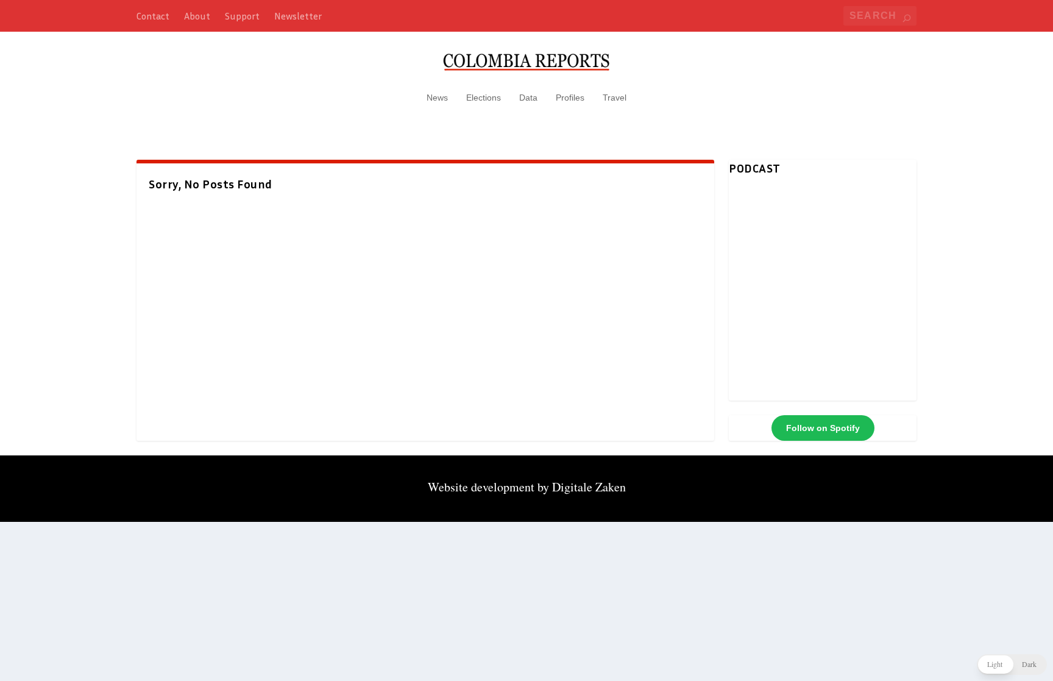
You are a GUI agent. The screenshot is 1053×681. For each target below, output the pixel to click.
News (437, 97)
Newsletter (298, 16)
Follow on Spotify (823, 428)
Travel (614, 97)
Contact (152, 16)
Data (528, 97)
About (197, 16)
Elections (483, 97)
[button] (1012, 664)
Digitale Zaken (589, 487)
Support (242, 16)
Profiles (570, 97)
